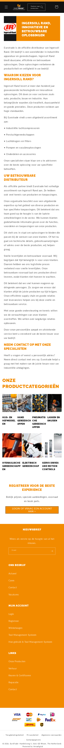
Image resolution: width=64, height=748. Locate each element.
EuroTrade (14, 744)
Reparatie (13, 682)
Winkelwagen (16, 628)
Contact (13, 587)
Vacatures (14, 594)
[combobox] (36, 7)
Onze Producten (17, 661)
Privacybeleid (32, 735)
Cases (11, 580)
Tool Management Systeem (23, 635)
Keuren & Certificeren (20, 675)
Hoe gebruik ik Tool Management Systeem (30, 642)
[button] (6, 7)
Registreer (14, 621)
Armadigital (38, 746)
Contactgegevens (33, 740)
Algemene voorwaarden (51, 735)
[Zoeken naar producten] (41, 7)
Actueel (12, 573)
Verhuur (13, 668)
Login (11, 614)
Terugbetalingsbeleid (15, 735)
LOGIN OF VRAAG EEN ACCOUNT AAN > (32, 510)
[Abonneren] (51, 551)
